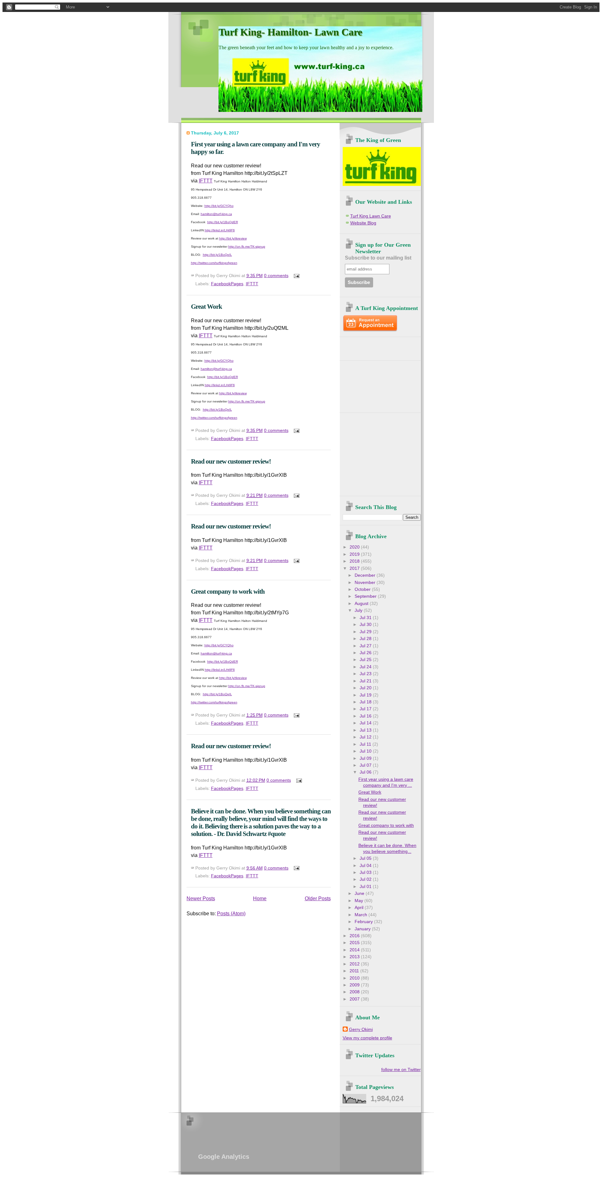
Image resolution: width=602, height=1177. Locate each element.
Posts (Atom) (231, 913)
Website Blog (363, 223)
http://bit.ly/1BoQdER (222, 222)
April (360, 907)
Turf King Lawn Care (370, 216)
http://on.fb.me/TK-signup (246, 246)
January (363, 929)
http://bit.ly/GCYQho (219, 206)
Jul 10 (366, 751)
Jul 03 (366, 872)
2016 (355, 935)
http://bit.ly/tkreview (233, 238)
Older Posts (318, 898)
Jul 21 (366, 681)
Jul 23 (366, 673)
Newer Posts (201, 898)
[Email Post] (295, 275)
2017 (355, 568)
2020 (355, 547)
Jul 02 (366, 879)
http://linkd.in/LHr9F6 (220, 230)
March (361, 914)
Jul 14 (366, 723)
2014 (355, 950)
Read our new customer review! (231, 461)
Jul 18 (366, 702)
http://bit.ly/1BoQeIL (217, 254)
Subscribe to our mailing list (378, 257)
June (360, 893)
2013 (355, 956)
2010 (355, 978)
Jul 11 (366, 744)
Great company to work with (228, 591)
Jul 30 (366, 624)
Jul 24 (366, 667)
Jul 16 (366, 716)
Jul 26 (366, 652)
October (363, 589)
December (366, 575)
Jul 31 (366, 617)
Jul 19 (366, 695)
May (359, 900)
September (366, 596)
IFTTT (206, 180)
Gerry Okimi (361, 1029)
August (362, 603)
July (359, 610)
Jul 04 (366, 865)
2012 (355, 964)
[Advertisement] (379, 346)
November (366, 582)
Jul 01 (366, 886)
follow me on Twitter (401, 1069)
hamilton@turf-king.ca (216, 214)
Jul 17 (366, 709)
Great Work (206, 306)
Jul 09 (366, 758)
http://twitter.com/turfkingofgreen (214, 263)
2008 (355, 992)
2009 (355, 985)
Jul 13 (366, 730)
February (364, 921)
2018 (355, 561)
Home (260, 898)
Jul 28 (366, 638)
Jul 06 (366, 772)
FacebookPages (227, 283)
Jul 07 (366, 765)
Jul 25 (366, 659)
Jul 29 (366, 631)
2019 (355, 554)
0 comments (276, 275)
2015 (355, 942)
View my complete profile (367, 1038)
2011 (355, 971)
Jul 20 (366, 688)
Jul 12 (366, 737)
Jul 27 (366, 646)
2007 (355, 999)
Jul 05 (366, 858)
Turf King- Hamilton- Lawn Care (290, 32)
